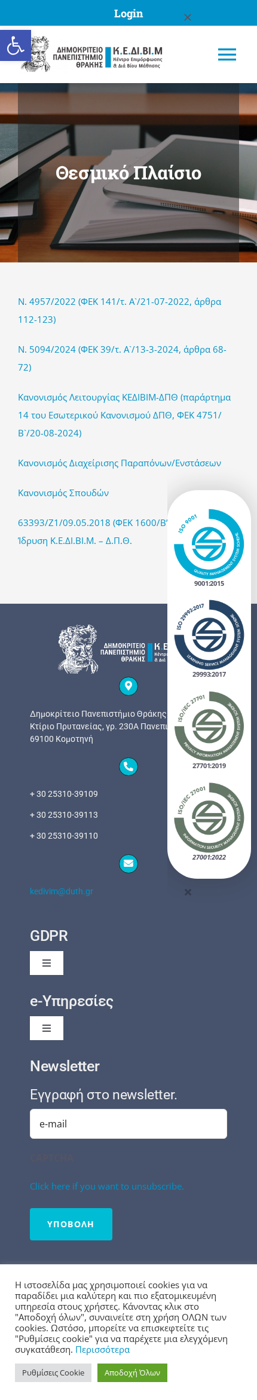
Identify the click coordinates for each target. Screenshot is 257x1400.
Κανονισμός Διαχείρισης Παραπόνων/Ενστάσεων (119, 463)
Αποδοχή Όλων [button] (132, 1372)
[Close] (187, 17)
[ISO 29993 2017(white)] (209, 603)
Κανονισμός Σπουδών (63, 493)
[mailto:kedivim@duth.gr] (128, 891)
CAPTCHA (52, 1157)
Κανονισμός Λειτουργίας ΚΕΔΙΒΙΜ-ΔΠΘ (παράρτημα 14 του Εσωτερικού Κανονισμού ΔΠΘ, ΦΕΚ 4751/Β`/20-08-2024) (124, 415)
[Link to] (128, 686)
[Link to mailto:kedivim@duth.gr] (128, 863)
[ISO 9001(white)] (209, 512)
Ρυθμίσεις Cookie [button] (53, 1372)
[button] (15, 45)
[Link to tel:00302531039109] (128, 767)
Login (128, 13)
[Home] (101, 54)
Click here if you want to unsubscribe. (107, 1186)
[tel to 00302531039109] (128, 815)
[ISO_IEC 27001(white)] (209, 786)
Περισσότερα (102, 1349)
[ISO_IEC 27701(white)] (209, 695)
